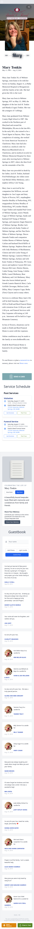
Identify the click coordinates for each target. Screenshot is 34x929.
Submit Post (17, 555)
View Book (9, 492)
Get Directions (10, 413)
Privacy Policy (11, 920)
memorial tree (25, 360)
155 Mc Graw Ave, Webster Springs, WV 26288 (16, 408)
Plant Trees (24, 413)
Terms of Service (22, 920)
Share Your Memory (12, 522)
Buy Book (20, 492)
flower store (24, 363)
